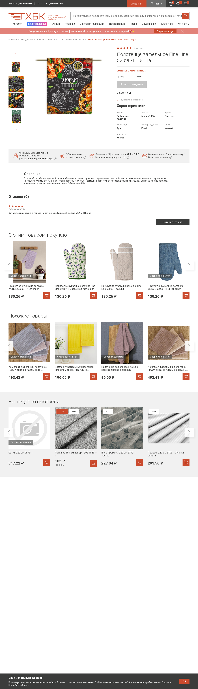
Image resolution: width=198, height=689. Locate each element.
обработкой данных (56, 682)
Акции (56, 23)
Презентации (117, 23)
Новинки (70, 23)
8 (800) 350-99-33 (24, 3)
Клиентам (167, 23)
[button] (16, 53)
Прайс (133, 23)
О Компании (149, 23)
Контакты (183, 23)
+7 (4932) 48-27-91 (54, 3)
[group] (29, 272)
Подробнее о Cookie (19, 685)
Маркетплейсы (37, 23)
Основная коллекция (92, 23)
